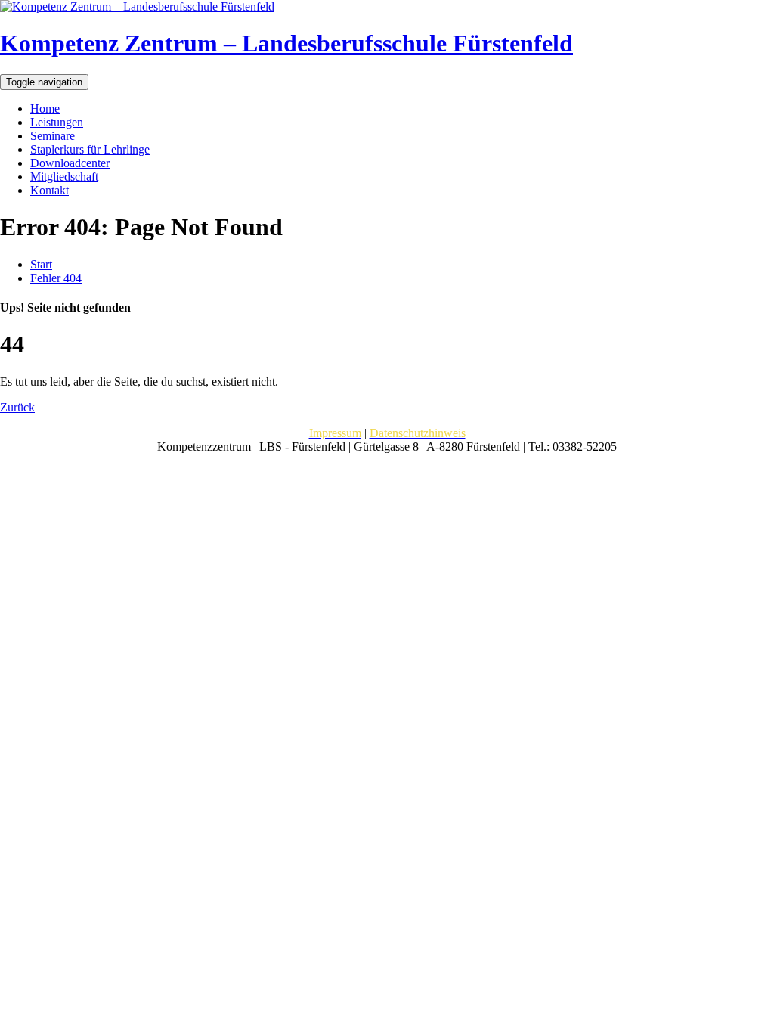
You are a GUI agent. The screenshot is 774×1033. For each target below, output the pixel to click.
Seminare (52, 135)
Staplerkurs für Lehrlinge (90, 149)
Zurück (17, 407)
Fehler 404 (56, 277)
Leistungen (56, 122)
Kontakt (49, 190)
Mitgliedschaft (64, 176)
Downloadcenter (70, 163)
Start (41, 264)
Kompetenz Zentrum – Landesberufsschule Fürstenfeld (286, 43)
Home (45, 108)
